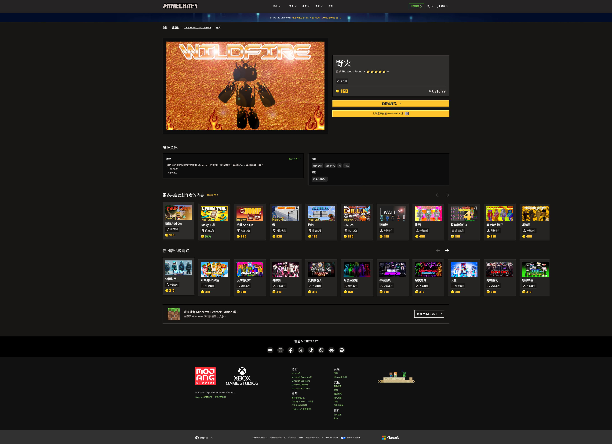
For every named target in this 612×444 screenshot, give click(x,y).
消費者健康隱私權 (277, 437)
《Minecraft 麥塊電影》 (302, 409)
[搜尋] (431, 6)
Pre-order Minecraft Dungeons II (315, 17)
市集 (165, 27)
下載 (336, 401)
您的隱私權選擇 (353, 437)
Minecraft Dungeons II (302, 377)
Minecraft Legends (300, 384)
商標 (301, 437)
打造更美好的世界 (299, 405)
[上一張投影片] (438, 195)
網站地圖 (338, 397)
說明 (336, 390)
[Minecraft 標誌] (180, 6)
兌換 (336, 418)
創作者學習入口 (298, 397)
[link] (270, 350)
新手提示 (338, 386)
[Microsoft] (390, 437)
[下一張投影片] (447, 195)
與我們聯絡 (338, 405)
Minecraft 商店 (340, 377)
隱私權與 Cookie (260, 437)
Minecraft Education (301, 388)
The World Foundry (197, 27)
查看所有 (211, 195)
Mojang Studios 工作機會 (302, 401)
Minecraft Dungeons (301, 381)
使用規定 (292, 437)
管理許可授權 (220, 397)
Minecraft (296, 373)
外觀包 (175, 27)
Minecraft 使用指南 (203, 397)
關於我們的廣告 (312, 437)
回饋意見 (338, 394)
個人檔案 (338, 414)
